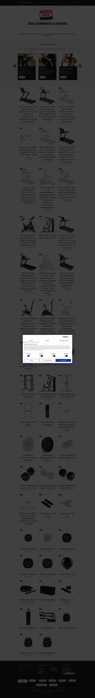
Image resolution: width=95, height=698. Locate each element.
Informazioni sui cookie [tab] (64, 340)
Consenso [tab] (31, 340)
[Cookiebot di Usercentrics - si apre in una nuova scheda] (63, 337)
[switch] (41, 356)
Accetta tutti (63, 360)
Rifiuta (31, 360)
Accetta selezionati (47, 360)
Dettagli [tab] (47, 340)
